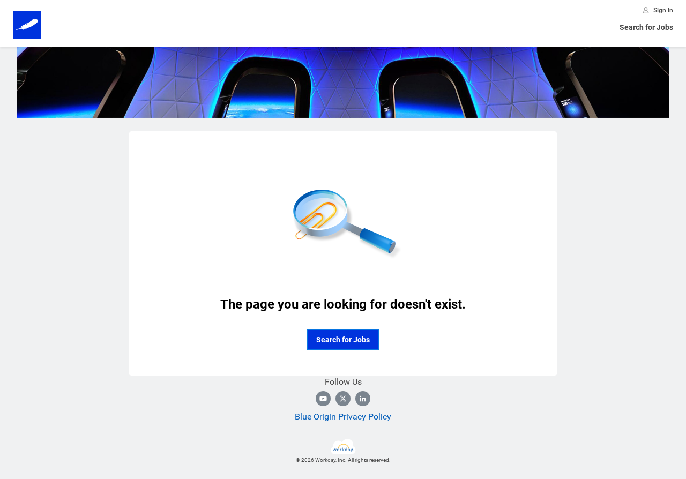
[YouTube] (323, 398)
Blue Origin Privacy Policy (343, 416)
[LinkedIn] (362, 398)
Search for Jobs (646, 27)
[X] (343, 398)
